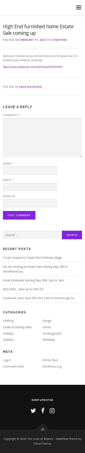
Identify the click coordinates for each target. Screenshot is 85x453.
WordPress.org (51, 366)
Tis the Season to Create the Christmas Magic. (32, 258)
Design (46, 321)
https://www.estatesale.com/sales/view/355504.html (32, 67)
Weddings (48, 339)
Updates (8, 339)
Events (46, 327)
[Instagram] (52, 410)
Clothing (8, 321)
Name (8, 163)
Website (9, 196)
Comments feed (13, 366)
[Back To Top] (43, 430)
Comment (11, 115)
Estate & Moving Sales (17, 327)
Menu (78, 7)
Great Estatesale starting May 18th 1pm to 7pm (33, 280)
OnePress (62, 439)
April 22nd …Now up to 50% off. (23, 289)
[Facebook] (42, 410)
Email (8, 180)
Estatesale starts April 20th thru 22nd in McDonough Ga (38, 298)
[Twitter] (33, 410)
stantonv (59, 40)
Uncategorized (30, 86)
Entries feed (50, 360)
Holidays (8, 333)
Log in (7, 360)
